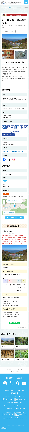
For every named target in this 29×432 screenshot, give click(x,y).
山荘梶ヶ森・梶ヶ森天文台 (14, 201)
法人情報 (9, 369)
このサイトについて (14, 371)
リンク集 (20, 369)
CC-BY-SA (24, 214)
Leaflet (6, 214)
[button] (15, 205)
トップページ (4, 7)
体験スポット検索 (11, 7)
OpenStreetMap (12, 214)
